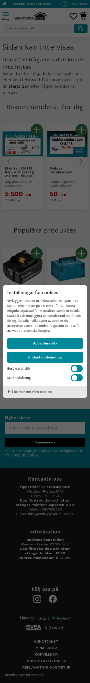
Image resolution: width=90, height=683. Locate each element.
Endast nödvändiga (45, 357)
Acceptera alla (45, 343)
